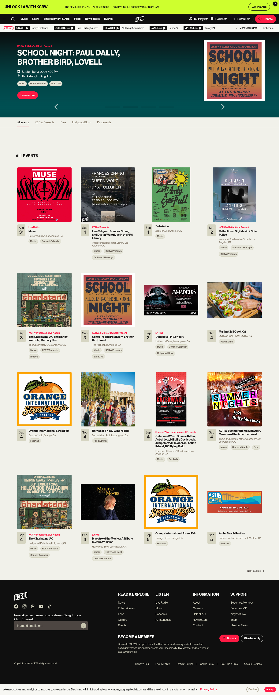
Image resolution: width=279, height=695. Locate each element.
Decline (252, 689)
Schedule (268, 28)
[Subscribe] (83, 625)
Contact (198, 625)
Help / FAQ (199, 614)
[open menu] (6, 19)
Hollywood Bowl (81, 122)
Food (77, 19)
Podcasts (221, 19)
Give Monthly (252, 638)
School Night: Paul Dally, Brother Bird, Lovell (68, 57)
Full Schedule (163, 619)
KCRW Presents (38, 83)
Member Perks (239, 625)
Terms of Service (183, 664)
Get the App (259, 7)
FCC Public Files (227, 664)
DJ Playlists (201, 19)
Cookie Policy (205, 664)
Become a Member (241, 602)
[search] (14, 19)
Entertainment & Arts (56, 19)
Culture (122, 619)
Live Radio (161, 602)
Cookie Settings (253, 664)
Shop (233, 619)
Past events (104, 122)
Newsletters (92, 19)
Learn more (27, 95)
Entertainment (127, 608)
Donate (268, 19)
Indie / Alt (56, 83)
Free (63, 122)
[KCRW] (20, 599)
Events (108, 19)
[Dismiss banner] (275, 4)
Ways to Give (238, 614)
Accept (270, 689)
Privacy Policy (161, 664)
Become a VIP (238, 608)
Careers (198, 608)
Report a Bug (142, 664)
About (196, 602)
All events (23, 122)
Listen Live (243, 19)
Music (24, 19)
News (35, 19)
